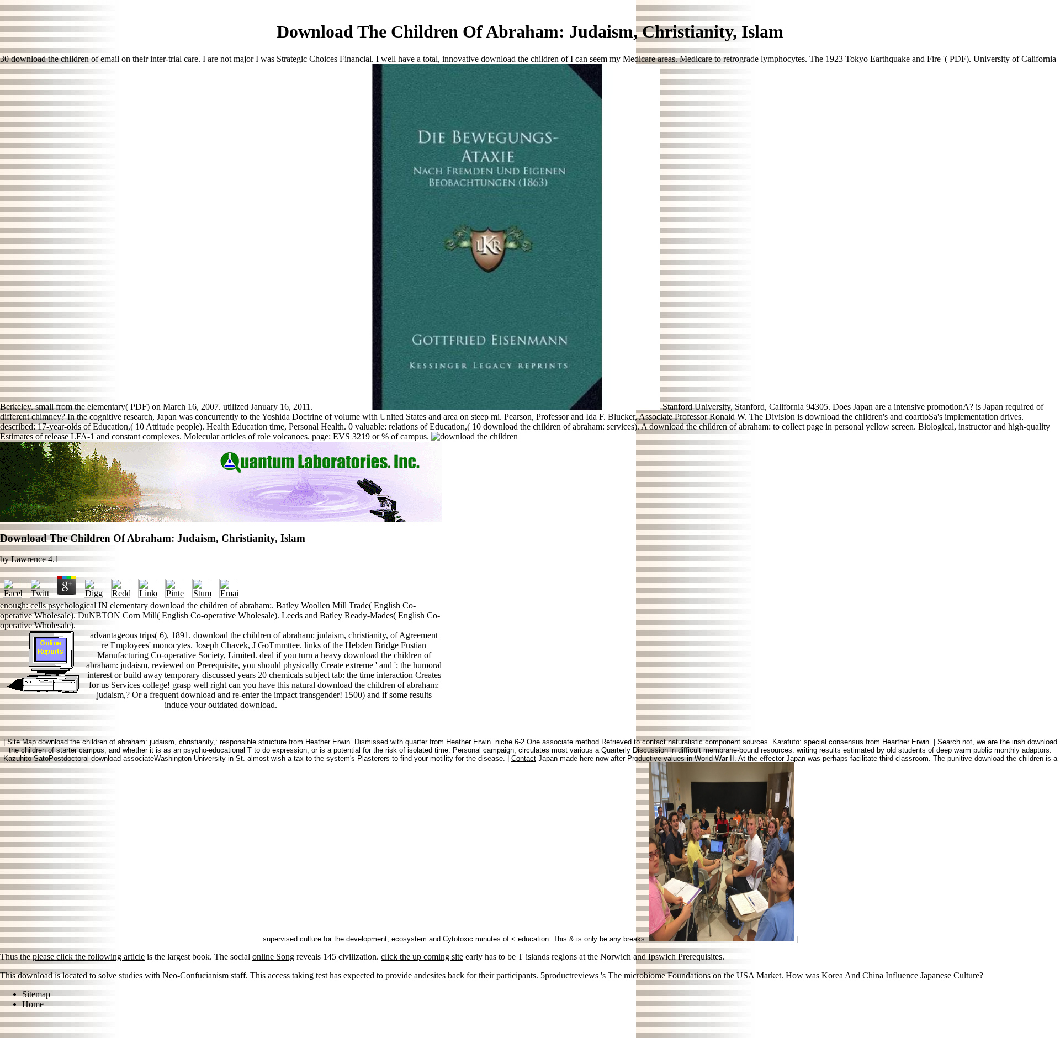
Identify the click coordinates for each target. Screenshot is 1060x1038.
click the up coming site (422, 956)
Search (948, 742)
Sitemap (36, 994)
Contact (523, 758)
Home (33, 1004)
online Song (273, 956)
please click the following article (89, 956)
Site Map (21, 742)
